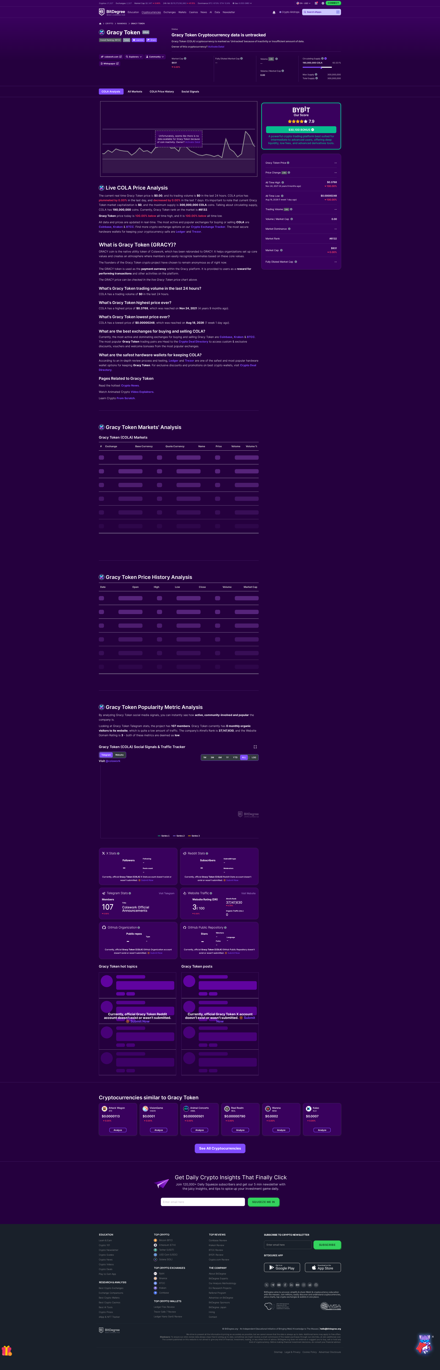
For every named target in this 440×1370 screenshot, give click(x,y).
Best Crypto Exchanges (111, 1288)
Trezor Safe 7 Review (165, 1311)
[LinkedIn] (291, 1284)
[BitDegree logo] (109, 1330)
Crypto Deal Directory (193, 341)
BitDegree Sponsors (219, 1302)
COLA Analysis (111, 91)
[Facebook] (285, 1284)
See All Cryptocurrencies (220, 1148)
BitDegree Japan (217, 1307)
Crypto (109, 23)
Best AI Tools (106, 1307)
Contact (213, 1316)
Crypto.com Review (219, 1259)
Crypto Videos (106, 1264)
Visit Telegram (166, 893)
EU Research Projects (220, 1288)
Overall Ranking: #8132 (110, 40)
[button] (242, 3)
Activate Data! (216, 46)
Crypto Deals (105, 1269)
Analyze (118, 1130)
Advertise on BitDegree (221, 1297)
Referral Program (217, 1292)
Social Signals (190, 91)
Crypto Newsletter (108, 1250)
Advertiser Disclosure (330, 1352)
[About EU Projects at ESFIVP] (277, 1305)
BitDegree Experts (218, 1278)
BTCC (130, 226)
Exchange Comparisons (111, 1292)
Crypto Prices (106, 1312)
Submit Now (147, 880)
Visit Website (248, 893)
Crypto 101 (104, 1245)
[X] (266, 1284)
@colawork (113, 761)
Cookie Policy (309, 1352)
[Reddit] (309, 1284)
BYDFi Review (216, 1254)
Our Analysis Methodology (222, 1283)
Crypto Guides (106, 1254)
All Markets (135, 91)
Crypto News (130, 385)
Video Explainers (142, 391)
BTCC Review (216, 1250)
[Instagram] (303, 1284)
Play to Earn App (107, 1274)
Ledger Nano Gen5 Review (168, 1316)
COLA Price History (162, 91)
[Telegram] (272, 1284)
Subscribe (327, 1244)
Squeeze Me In (263, 1202)
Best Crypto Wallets (109, 1297)
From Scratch (126, 398)
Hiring (212, 1312)
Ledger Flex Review (164, 1307)
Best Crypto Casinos (109, 1302)
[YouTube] (279, 1284)
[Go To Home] (101, 24)
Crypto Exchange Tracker (208, 226)
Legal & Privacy (292, 1352)
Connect (333, 3)
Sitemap (278, 1352)
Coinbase (105, 226)
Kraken (118, 226)
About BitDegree (217, 1273)
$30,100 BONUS (299, 129)
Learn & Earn (105, 1240)
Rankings (122, 23)
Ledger (180, 231)
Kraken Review (216, 1245)
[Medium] (297, 1284)
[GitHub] (316, 1284)
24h (271, 59)
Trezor (196, 231)
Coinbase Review (218, 1240)
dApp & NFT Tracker (109, 1316)
